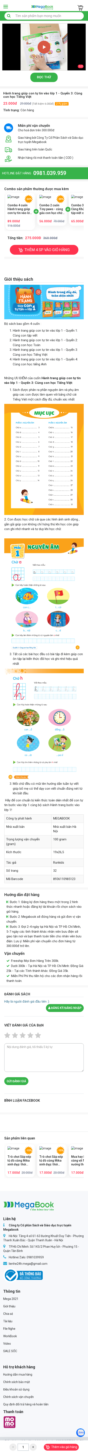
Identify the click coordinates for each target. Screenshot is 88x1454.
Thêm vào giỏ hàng (64, 1447)
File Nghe (9, 1328)
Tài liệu (7, 1321)
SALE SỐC (10, 1351)
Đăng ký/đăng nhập (65, 1008)
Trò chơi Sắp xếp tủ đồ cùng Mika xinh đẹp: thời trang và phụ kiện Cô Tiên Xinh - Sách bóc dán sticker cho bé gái (20, 1160)
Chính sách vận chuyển (18, 1397)
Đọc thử (44, 77)
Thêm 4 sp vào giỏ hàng (47, 249)
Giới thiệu (9, 1306)
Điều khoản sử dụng (16, 1389)
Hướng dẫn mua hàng (17, 1374)
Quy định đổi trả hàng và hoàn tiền (25, 1404)
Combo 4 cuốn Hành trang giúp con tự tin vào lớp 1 (19, 209)
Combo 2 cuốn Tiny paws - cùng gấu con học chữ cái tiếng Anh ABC (51, 209)
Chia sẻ (8, 1313)
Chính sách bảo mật (16, 1382)
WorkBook (10, 1336)
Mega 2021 (10, 1299)
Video (7, 1343)
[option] (44, 47)
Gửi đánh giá (16, 1081)
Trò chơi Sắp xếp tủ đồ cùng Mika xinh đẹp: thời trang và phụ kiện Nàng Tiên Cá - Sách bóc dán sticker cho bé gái (52, 1160)
